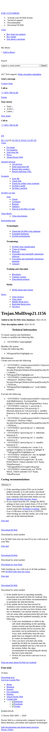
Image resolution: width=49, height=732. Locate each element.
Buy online (11, 37)
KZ (25, 140)
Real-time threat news (21, 304)
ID (35, 140)
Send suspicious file (20, 166)
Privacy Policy (7, 729)
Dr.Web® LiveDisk (30, 509)
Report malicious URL (22, 171)
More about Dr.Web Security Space (22, 499)
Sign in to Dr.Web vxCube (23, 209)
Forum (4, 97)
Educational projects (20, 279)
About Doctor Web (15, 157)
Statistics (15, 206)
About (14, 199)
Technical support (15, 20)
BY (32, 140)
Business (10, 687)
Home (9, 684)
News (9, 155)
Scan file (15, 178)
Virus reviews (18, 297)
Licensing (16, 202)
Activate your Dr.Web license (20, 18)
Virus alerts (17, 299)
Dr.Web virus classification (23, 247)
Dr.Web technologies (21, 236)
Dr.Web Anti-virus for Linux (17, 571)
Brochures (16, 274)
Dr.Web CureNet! (19, 188)
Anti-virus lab (12, 152)
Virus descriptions (19, 216)
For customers (13, 692)
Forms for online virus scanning (25, 183)
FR (16, 140)
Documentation (14, 22)
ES (13, 140)
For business (12, 150)
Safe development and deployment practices (20, 727)
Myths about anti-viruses (22, 290)
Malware (16, 251)
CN (6, 140)
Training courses (19, 277)
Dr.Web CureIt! (18, 186)
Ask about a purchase (16, 39)
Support (10, 689)
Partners (10, 694)
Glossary (16, 264)
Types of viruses (19, 249)
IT (19, 140)
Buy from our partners (16, 34)
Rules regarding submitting (29, 74)
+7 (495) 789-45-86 (9, 93)
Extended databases (20, 234)
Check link (16, 181)
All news (16, 306)
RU (3, 140)
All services (17, 164)
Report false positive (21, 169)
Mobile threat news (20, 302)
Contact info (12, 699)
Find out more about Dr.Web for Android (18, 662)
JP (22, 140)
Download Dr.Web (15, 25)
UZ (28, 140)
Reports (15, 204)
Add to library (9, 52)
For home (11, 147)
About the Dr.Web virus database (26, 231)
